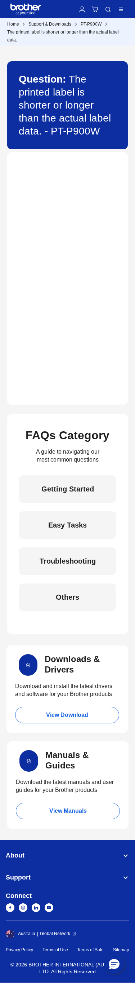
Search (108, 9)
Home (13, 24)
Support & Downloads (49, 24)
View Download (67, 715)
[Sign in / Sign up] (82, 9)
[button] (114, 964)
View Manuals (68, 811)
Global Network (55, 933)
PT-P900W (91, 24)
